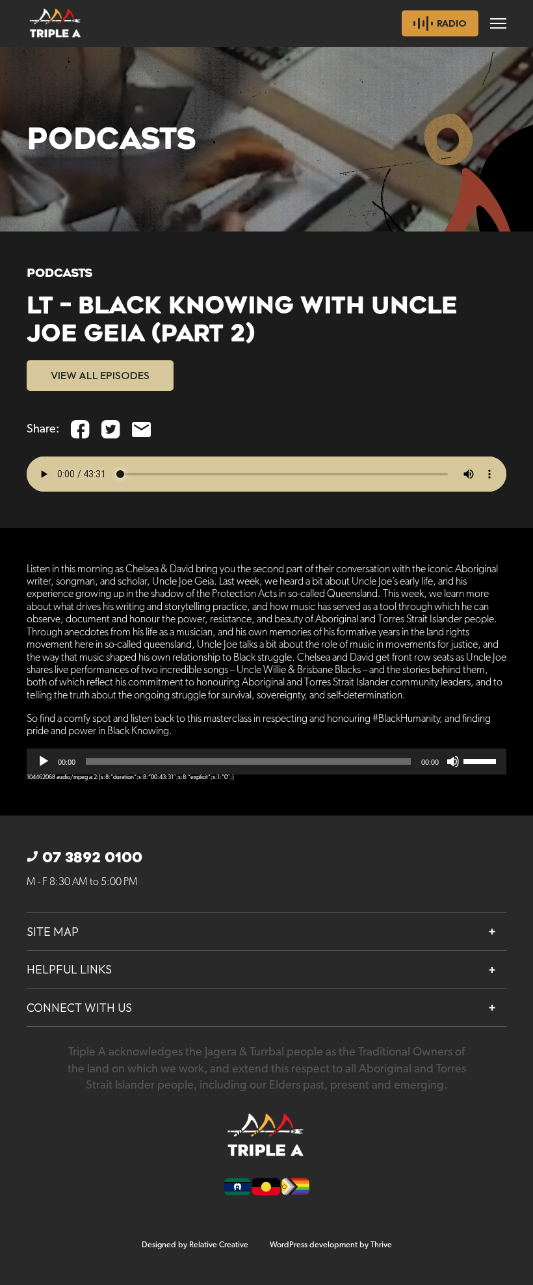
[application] (266, 761)
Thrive (381, 1245)
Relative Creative (218, 1245)
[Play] (43, 761)
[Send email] (141, 429)
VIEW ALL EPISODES (100, 375)
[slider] (481, 760)
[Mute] (453, 761)
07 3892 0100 (92, 858)
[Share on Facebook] (80, 429)
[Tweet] (110, 429)
